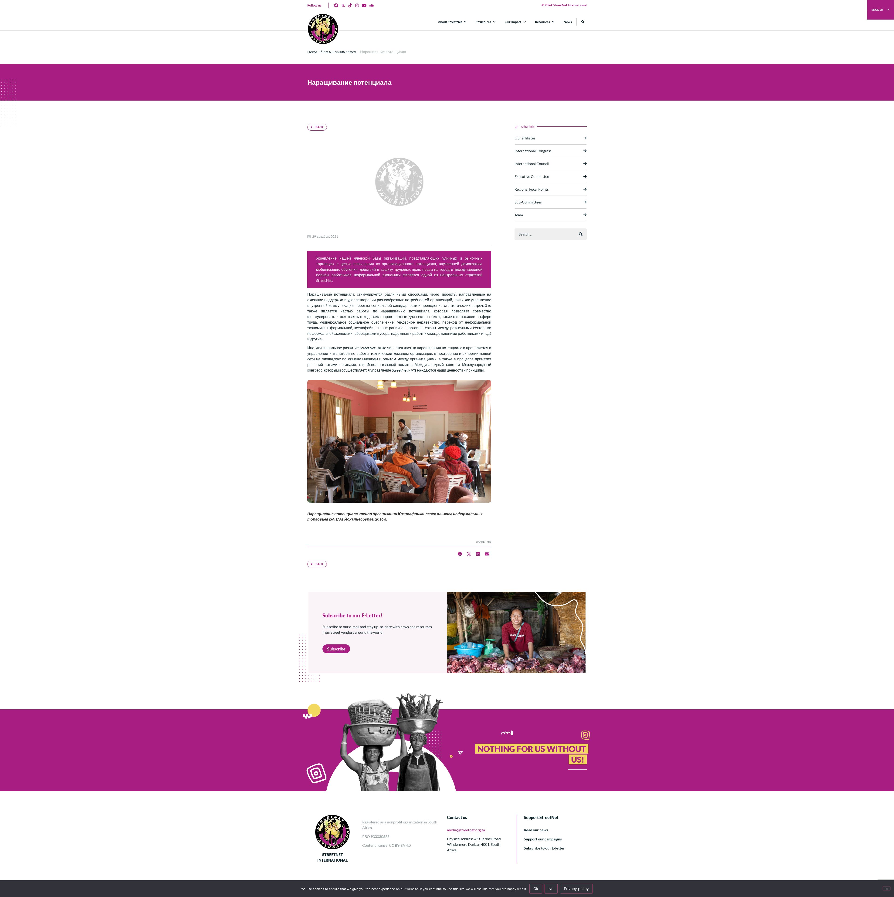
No (551, 888)
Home (312, 52)
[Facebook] (336, 5)
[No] (887, 888)
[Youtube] (364, 5)
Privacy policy (576, 888)
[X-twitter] (343, 5)
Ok (535, 888)
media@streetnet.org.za (466, 830)
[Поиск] (580, 234)
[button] (583, 22)
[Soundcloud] (371, 5)
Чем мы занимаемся (338, 52)
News (568, 22)
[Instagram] (357, 5)
